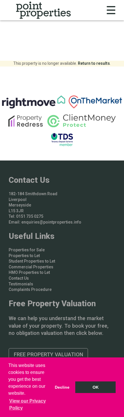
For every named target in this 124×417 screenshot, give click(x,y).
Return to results (94, 63)
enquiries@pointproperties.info (51, 222)
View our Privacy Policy (27, 404)
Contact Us (19, 278)
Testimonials (21, 284)
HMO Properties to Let (29, 272)
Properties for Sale (27, 250)
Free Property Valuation (48, 354)
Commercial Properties (31, 267)
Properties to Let (24, 255)
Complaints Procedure (30, 289)
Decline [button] (62, 387)
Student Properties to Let (32, 261)
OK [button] (96, 387)
